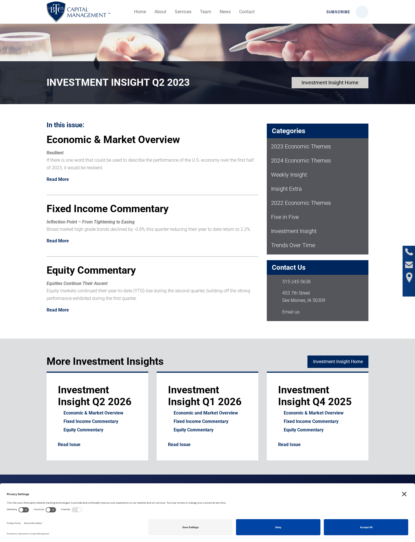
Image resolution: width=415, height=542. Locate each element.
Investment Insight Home (330, 82)
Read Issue (69, 444)
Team (205, 11)
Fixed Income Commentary (91, 421)
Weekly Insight (289, 174)
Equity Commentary (83, 430)
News (225, 11)
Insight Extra (286, 188)
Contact (247, 11)
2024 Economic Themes (301, 160)
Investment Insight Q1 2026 (205, 396)
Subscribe (337, 12)
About (160, 11)
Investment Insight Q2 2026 (95, 396)
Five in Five (285, 217)
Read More (58, 179)
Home (140, 11)
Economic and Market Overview (206, 413)
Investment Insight (293, 231)
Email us (291, 312)
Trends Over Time (293, 245)
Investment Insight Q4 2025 (315, 396)
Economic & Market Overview (93, 413)
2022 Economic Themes (301, 202)
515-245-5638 (296, 281)
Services (183, 11)
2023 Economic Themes (301, 146)
